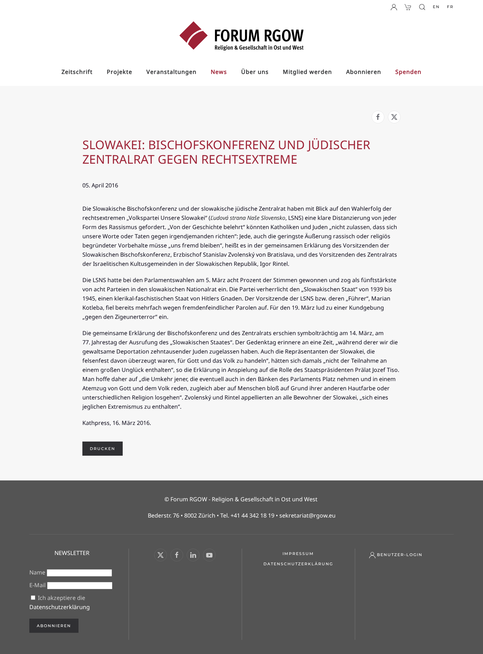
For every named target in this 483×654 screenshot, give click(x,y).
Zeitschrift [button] (77, 72)
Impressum (298, 553)
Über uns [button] (255, 72)
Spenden (408, 72)
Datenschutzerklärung (59, 607)
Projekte (119, 72)
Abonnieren (363, 72)
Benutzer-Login (400, 554)
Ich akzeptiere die (59, 602)
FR (450, 6)
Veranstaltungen (171, 72)
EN (436, 6)
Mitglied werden (307, 72)
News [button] (219, 72)
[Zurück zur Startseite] (241, 36)
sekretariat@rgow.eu (307, 515)
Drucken (102, 448)
